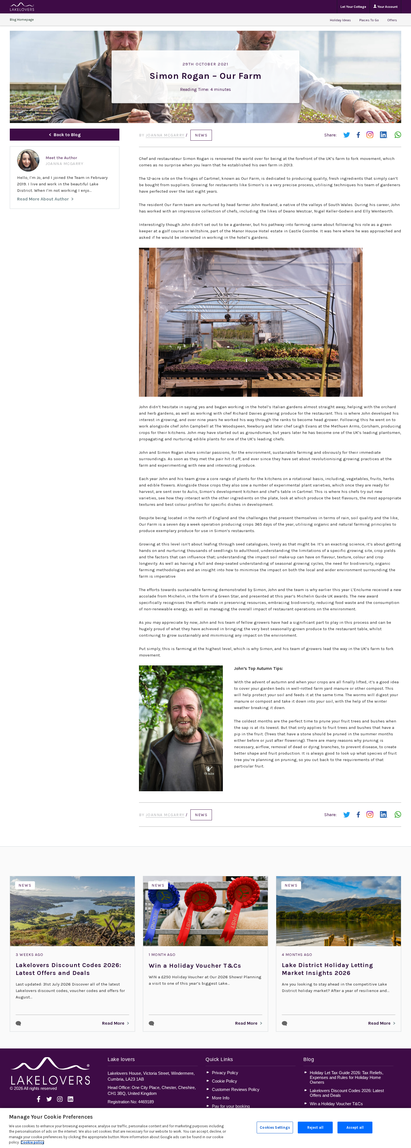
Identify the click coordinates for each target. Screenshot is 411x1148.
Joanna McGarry (165, 135)
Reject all (315, 1127)
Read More (113, 1023)
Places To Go (369, 20)
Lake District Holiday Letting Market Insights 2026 (327, 969)
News (201, 135)
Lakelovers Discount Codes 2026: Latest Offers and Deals (68, 969)
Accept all (355, 1127)
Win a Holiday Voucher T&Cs (195, 965)
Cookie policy (32, 1142)
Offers (392, 20)
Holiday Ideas (340, 20)
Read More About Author (43, 199)
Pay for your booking (231, 1106)
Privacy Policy (225, 1072)
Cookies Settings (275, 1127)
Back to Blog (67, 134)
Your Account (387, 7)
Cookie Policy (224, 1081)
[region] (205, 1128)
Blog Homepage (22, 20)
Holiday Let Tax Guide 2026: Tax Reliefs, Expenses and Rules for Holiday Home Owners (346, 1077)
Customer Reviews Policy (235, 1089)
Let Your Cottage (353, 7)
